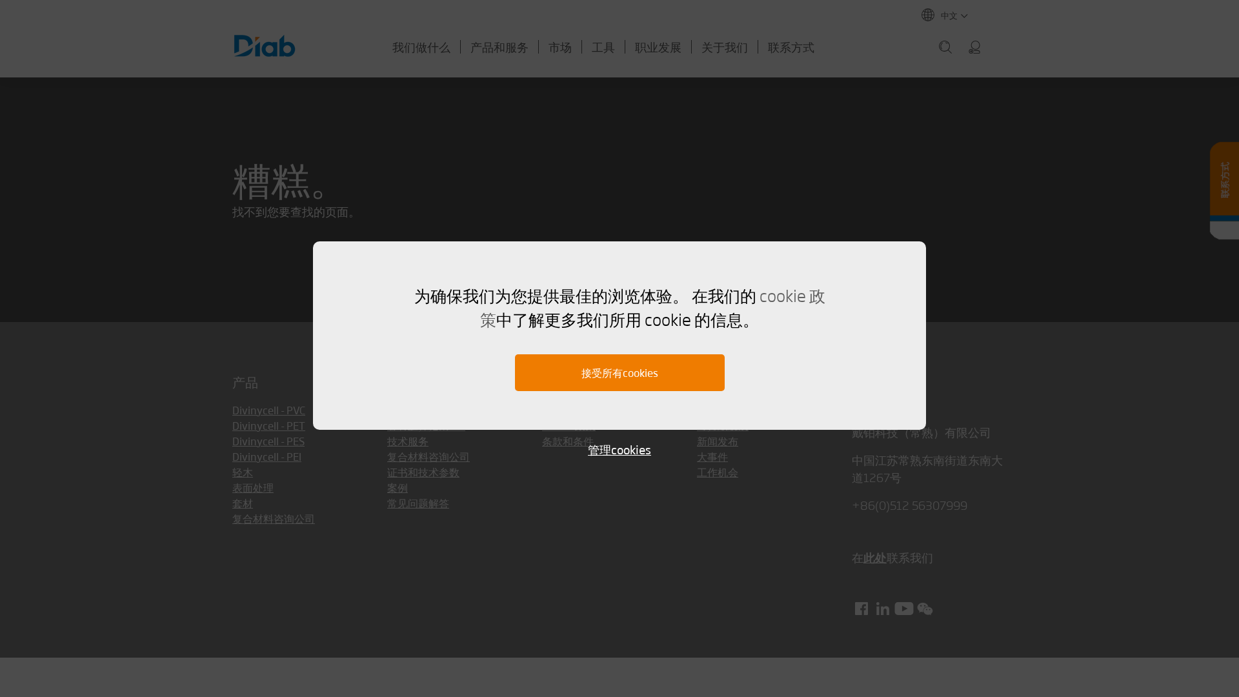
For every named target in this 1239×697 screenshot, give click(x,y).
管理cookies (619, 449)
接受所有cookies (619, 372)
